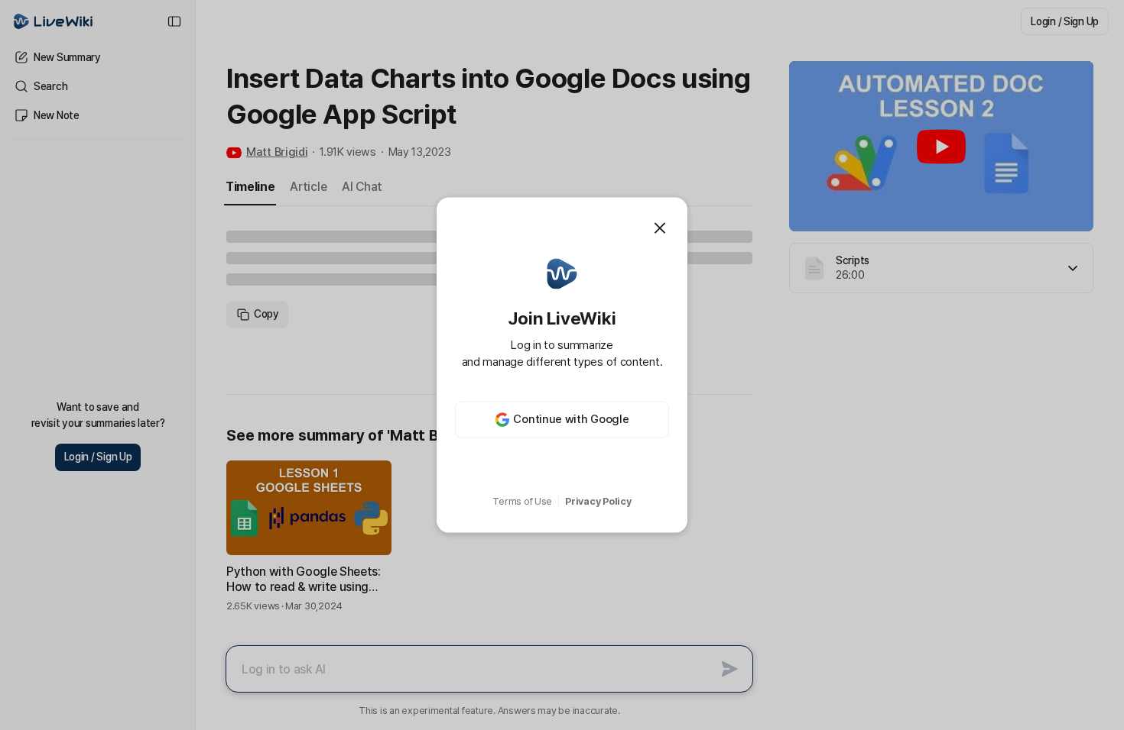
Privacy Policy (598, 501)
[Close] (660, 228)
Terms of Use (522, 501)
